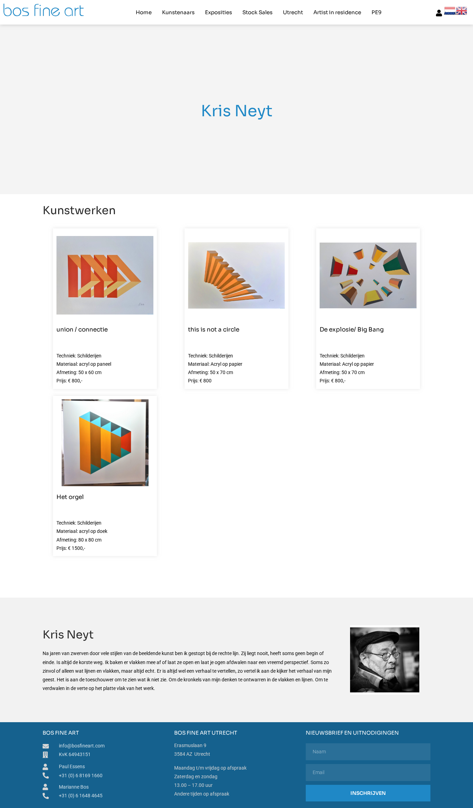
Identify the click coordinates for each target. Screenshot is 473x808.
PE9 (377, 12)
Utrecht (293, 12)
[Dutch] (450, 10)
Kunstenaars (178, 12)
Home (144, 12)
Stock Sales (257, 12)
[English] (462, 10)
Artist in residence (337, 12)
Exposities (218, 12)
